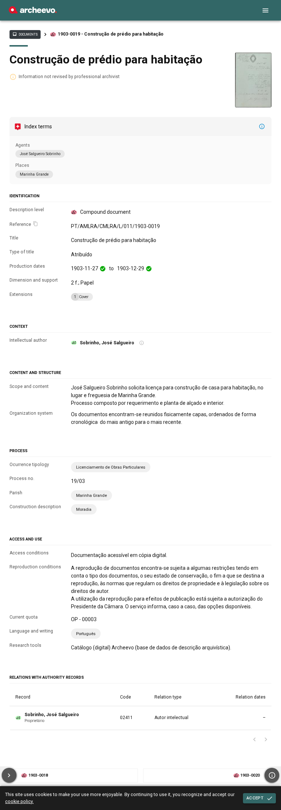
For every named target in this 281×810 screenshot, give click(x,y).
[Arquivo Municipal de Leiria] (33, 12)
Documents (24, 34)
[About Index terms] (262, 126)
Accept (255, 797)
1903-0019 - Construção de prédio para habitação (111, 34)
